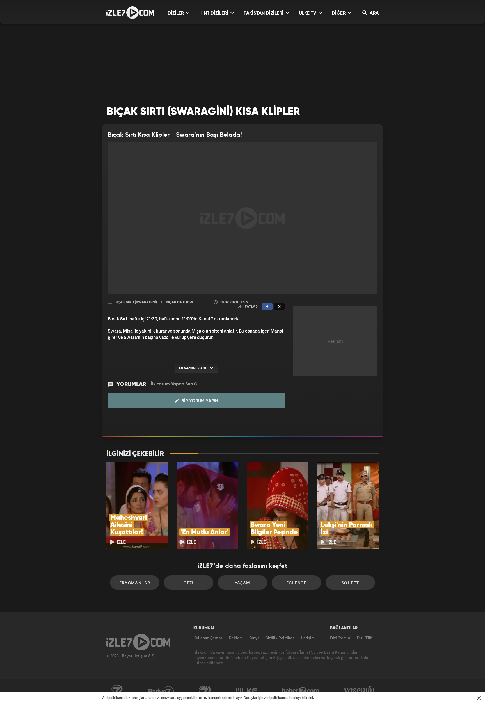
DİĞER (339, 13)
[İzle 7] (130, 12)
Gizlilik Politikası (280, 637)
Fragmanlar (134, 582)
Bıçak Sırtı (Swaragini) (136, 302)
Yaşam (242, 582)
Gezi (189, 582)
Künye (254, 637)
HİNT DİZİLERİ (214, 13)
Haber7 (300, 691)
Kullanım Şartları (208, 637)
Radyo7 (161, 691)
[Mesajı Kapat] (479, 698)
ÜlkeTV (246, 691)
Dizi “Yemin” (340, 637)
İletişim (308, 637)
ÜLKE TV (308, 13)
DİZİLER (176, 13)
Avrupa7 (205, 691)
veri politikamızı (276, 697)
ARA (374, 13)
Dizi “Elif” (365, 637)
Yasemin (360, 691)
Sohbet (350, 582)
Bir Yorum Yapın (199, 401)
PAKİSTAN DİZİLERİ (264, 13)
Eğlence (296, 582)
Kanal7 (117, 691)
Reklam (236, 637)
